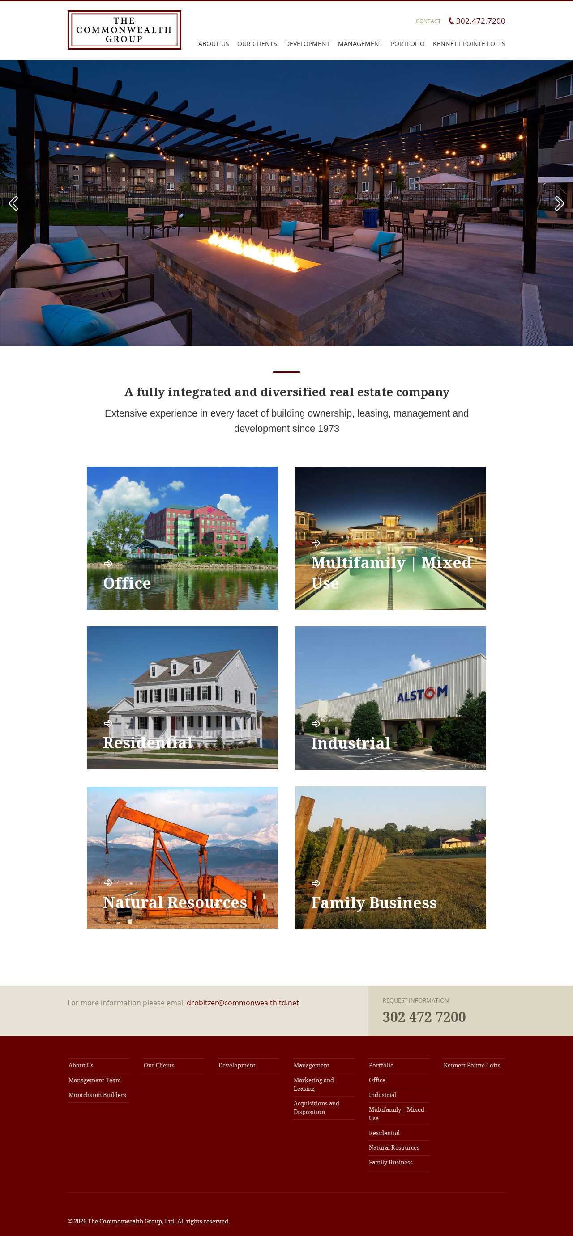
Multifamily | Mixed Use (396, 1114)
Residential (384, 1133)
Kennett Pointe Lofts (469, 43)
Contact (428, 21)
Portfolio (408, 43)
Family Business (391, 1162)
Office (377, 1080)
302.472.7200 (480, 21)
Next (559, 203)
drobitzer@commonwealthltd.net (243, 1003)
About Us (213, 43)
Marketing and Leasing (314, 1084)
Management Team (94, 1080)
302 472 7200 (424, 1017)
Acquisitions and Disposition (316, 1107)
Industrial (382, 1095)
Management (360, 43)
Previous (13, 203)
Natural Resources (394, 1147)
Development (307, 43)
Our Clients (257, 43)
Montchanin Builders (97, 1095)
